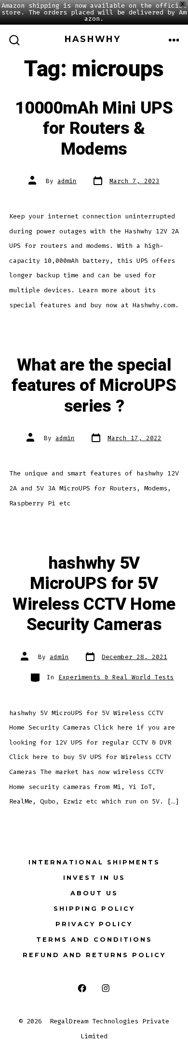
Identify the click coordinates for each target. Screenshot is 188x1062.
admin (67, 181)
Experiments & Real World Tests (116, 677)
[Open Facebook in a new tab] (82, 988)
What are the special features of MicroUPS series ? (94, 386)
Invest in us (94, 877)
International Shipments (94, 862)
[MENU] (174, 40)
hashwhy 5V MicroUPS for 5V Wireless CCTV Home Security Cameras (94, 594)
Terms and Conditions (94, 939)
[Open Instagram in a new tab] (106, 988)
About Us (94, 893)
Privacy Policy (94, 924)
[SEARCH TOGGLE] (14, 41)
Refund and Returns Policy (94, 955)
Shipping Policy (94, 908)
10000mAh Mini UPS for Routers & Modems (94, 129)
